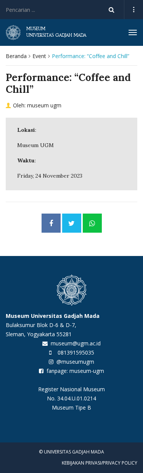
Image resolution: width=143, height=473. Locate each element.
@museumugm (75, 361)
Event (39, 56)
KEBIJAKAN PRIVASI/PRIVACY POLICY (99, 463)
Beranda (16, 56)
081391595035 (76, 352)
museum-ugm (86, 370)
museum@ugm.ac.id (76, 343)
